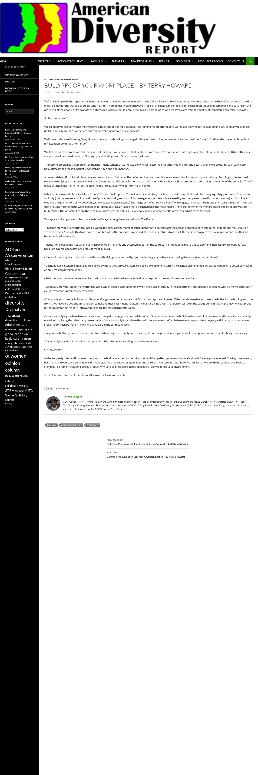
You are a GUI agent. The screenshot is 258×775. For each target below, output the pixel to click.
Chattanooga (15, 274)
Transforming (141, 61)
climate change (21, 277)
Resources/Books (210, 61)
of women (16, 356)
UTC (29, 391)
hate (26, 334)
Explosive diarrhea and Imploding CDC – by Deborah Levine (18, 132)
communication (13, 280)
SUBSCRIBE (10, 82)
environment (11, 329)
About (49, 388)
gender (29, 329)
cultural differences (16, 288)
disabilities (10, 297)
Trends (164, 61)
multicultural (11, 350)
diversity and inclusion (18, 320)
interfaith (25, 343)
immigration (12, 343)
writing (8, 403)
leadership (26, 346)
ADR (3, 61)
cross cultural (13, 284)
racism (10, 380)
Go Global (183, 61)
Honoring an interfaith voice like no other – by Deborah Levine (18, 170)
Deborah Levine (14, 293)
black (15, 260)
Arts (10, 260)
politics (9, 375)
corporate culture (71, 425)
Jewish (9, 346)
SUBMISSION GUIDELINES (16, 75)
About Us (44, 61)
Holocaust (25, 338)
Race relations (21, 375)
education (12, 325)
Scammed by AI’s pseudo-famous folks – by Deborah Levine (18, 195)
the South (20, 390)
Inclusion (97, 61)
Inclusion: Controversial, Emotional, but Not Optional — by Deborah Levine (147, 442)
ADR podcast (17, 249)
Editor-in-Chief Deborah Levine (17, 89)
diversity (15, 302)
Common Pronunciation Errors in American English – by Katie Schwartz (146, 454)
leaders (16, 347)
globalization (14, 334)
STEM (10, 390)
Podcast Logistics (70, 61)
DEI (26, 293)
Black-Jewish (14, 264)
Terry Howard (72, 92)
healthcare (12, 338)
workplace (93, 425)
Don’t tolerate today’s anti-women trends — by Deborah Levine (18, 146)
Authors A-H (51, 79)
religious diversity (16, 386)
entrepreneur (26, 325)
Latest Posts (62, 388)
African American (19, 255)
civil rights (10, 277)
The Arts (118, 61)
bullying (51, 425)
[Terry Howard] (53, 403)
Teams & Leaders (69, 79)
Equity (22, 329)
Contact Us (236, 61)
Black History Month (18, 268)
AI (6, 260)
